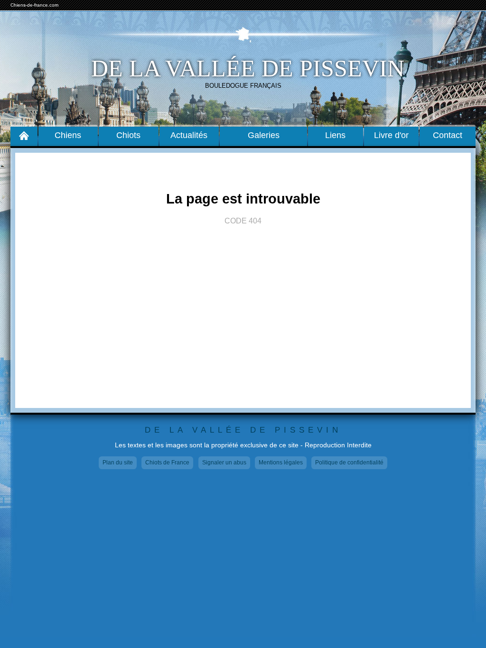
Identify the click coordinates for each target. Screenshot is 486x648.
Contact (447, 135)
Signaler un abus (224, 462)
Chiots (128, 135)
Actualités (188, 135)
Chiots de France (167, 462)
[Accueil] (23, 135)
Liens (335, 135)
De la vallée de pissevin (247, 68)
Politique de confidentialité (349, 462)
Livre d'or (391, 135)
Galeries (264, 135)
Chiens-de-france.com (34, 5)
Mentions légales (281, 462)
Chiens (68, 135)
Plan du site (118, 462)
